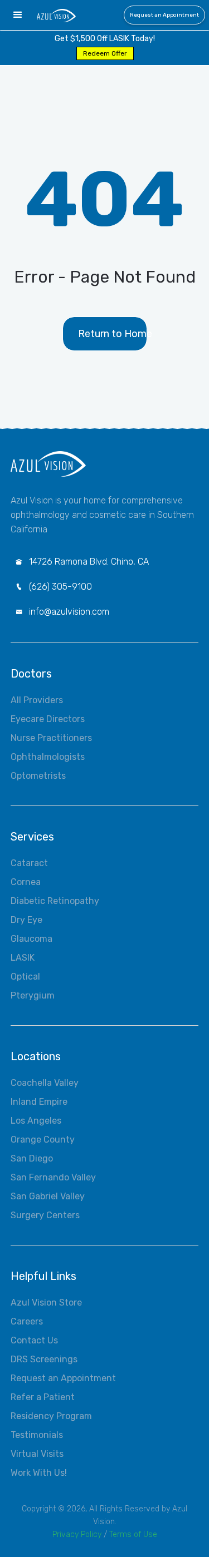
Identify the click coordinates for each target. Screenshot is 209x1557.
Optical (25, 976)
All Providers (37, 700)
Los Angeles (36, 1120)
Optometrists (38, 775)
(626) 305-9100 (60, 586)
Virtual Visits (37, 1454)
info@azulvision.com (69, 611)
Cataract (29, 863)
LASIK (23, 957)
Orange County (43, 1139)
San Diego (32, 1158)
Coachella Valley (45, 1082)
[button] (18, 15)
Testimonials (37, 1435)
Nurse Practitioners (51, 738)
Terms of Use (133, 1534)
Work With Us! (39, 1472)
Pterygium (33, 995)
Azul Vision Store (46, 1302)
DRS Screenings (44, 1359)
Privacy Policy (76, 1534)
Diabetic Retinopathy (55, 901)
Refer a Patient (43, 1397)
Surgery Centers (45, 1215)
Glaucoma (31, 938)
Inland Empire (39, 1101)
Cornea (26, 882)
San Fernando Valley (53, 1177)
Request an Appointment (164, 15)
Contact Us (34, 1340)
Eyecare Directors (48, 719)
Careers (27, 1321)
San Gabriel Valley (48, 1196)
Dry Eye (26, 920)
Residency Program (51, 1416)
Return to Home (112, 334)
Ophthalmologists (48, 757)
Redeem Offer (105, 53)
